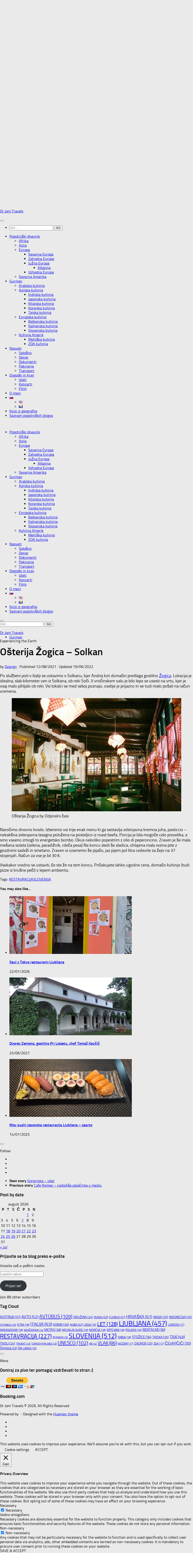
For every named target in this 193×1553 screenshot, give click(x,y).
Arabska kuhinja (32, 285)
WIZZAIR (125, 1343)
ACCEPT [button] (41, 1449)
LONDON (176, 1324)
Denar (23, 357)
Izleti (23, 379)
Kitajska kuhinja (41, 303)
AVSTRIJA (10, 1317)
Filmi (23, 388)
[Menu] (2, 220)
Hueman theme (65, 1414)
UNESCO (73, 1343)
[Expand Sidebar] (2, 1144)
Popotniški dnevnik (24, 236)
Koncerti (25, 384)
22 (29, 1231)
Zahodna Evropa (41, 259)
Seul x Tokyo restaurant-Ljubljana (36, 962)
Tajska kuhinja (39, 312)
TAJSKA (160, 1337)
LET (107, 1324)
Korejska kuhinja (41, 308)
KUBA (76, 1324)
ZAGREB (143, 1344)
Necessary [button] (8, 1505)
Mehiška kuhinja (41, 339)
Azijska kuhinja (31, 290)
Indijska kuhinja (40, 294)
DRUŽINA (83, 1317)
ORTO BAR (116, 1330)
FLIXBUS (117, 1317)
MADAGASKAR (11, 1330)
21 (23, 1231)
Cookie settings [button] (17, 1449)
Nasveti (15, 348)
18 (8, 1231)
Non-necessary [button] (12, 1528)
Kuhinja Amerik (31, 335)
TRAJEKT (23, 1343)
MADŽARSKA (33, 1330)
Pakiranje (26, 366)
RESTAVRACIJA (21, 879)
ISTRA (23, 1324)
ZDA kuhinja (38, 344)
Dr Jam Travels (11, 211)
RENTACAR (153, 1330)
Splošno (25, 353)
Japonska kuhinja (42, 299)
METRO (52, 1330)
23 (34, 1231)
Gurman (15, 281)
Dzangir (11, 666)
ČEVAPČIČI (178, 1343)
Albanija (44, 267)
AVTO (29, 1316)
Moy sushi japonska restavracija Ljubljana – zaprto (50, 1125)
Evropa (24, 250)
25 (8, 1236)
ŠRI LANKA (27, 1348)
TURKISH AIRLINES (44, 1343)
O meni (15, 393)
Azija (23, 245)
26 (13, 1236)
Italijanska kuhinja (43, 326)
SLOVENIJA (42, 879)
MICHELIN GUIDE (75, 1330)
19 (13, 1231)
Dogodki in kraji (21, 375)
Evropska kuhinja (32, 317)
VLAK (107, 1343)
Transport (26, 371)
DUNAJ (101, 1317)
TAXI (177, 1336)
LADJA (90, 1324)
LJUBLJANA (143, 1323)
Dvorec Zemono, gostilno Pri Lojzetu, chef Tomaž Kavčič (54, 1043)
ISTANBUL (8, 1324)
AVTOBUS (55, 1316)
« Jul (3, 1247)
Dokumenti (27, 362)
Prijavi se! (13, 1286)
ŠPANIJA (8, 1348)
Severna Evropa (40, 254)
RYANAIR (60, 1337)
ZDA (158, 1343)
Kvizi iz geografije (23, 411)
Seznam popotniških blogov (31, 415)
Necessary (14, 1510)
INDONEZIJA (180, 1317)
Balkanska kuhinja (43, 321)
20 (18, 1231)
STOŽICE (141, 1337)
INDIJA (160, 1317)
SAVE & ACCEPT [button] (13, 1551)
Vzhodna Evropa (41, 272)
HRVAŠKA (139, 1316)
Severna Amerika (32, 276)
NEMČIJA (97, 1330)
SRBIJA (124, 1337)
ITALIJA (41, 1324)
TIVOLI (7, 1343)
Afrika (23, 241)
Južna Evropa (38, 263)
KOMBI (61, 1325)
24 (3, 1236)
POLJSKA (133, 1330)
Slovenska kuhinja (42, 330)
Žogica (165, 675)
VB (93, 1343)
